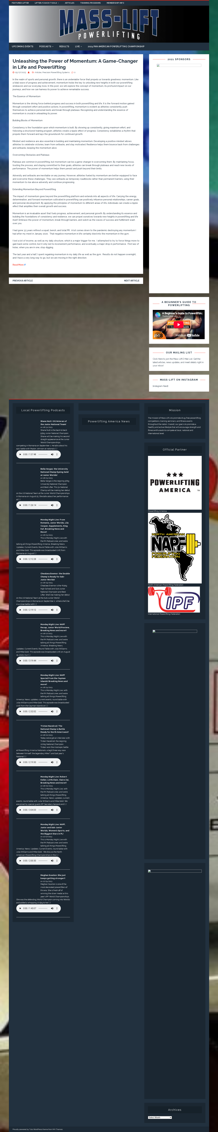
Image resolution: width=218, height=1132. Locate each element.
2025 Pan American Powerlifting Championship (116, 46)
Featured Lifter (20, 3)
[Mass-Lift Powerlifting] (109, 41)
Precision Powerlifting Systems (56, 72)
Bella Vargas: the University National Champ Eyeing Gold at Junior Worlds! (54, 472)
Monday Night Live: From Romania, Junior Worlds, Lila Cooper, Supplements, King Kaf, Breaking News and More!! (54, 526)
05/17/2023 (20, 72)
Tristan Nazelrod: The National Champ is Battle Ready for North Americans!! (54, 729)
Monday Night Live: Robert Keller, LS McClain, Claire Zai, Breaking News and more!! (54, 780)
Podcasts (45, 46)
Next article (131, 280)
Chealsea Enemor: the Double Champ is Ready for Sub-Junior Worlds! (55, 576)
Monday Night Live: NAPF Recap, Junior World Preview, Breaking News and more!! (55, 627)
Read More (18, 265)
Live (77, 46)
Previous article (23, 280)
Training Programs (90, 3)
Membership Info (115, 3)
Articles (69, 3)
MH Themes (57, 1129)
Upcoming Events (22, 46)
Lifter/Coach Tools (46, 3)
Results (64, 46)
